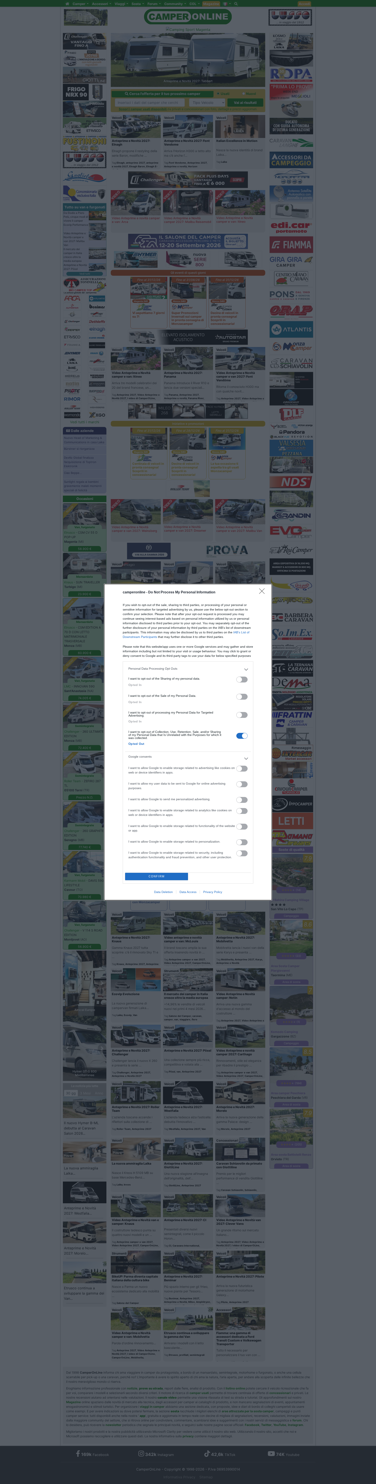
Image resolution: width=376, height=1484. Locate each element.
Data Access (188, 892)
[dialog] (188, 742)
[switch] (242, 679)
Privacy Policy (212, 892)
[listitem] (188, 669)
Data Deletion (163, 892)
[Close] (263, 592)
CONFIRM (157, 876)
